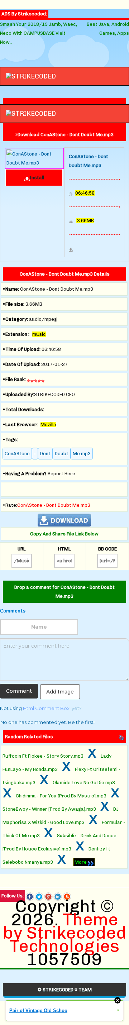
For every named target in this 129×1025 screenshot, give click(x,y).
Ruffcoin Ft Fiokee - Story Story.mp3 (43, 756)
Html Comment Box (46, 708)
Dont (45, 453)
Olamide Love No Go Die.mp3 (84, 782)
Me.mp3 (82, 453)
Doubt (61, 453)
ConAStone (17, 453)
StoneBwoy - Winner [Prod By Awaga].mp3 (49, 809)
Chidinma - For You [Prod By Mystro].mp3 (61, 795)
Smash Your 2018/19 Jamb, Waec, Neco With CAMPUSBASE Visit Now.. (38, 33)
